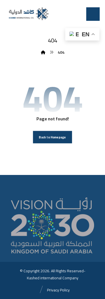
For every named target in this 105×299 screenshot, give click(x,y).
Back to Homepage (52, 137)
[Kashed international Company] (28, 13)
